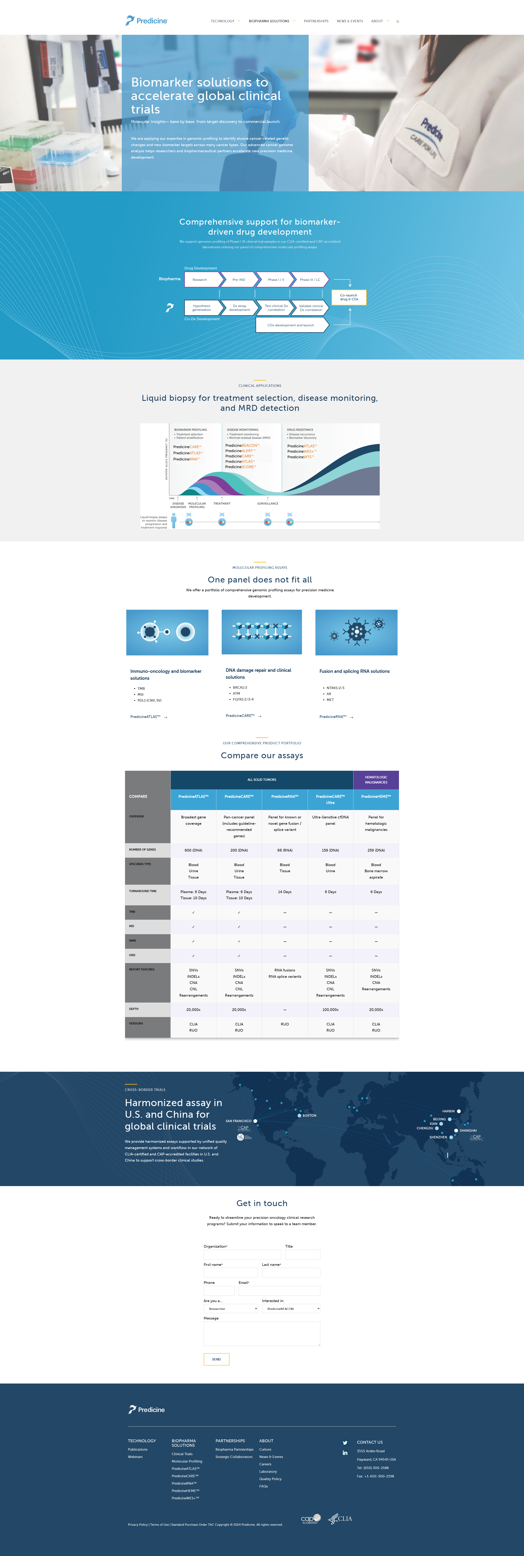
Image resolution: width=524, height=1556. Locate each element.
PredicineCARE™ (240, 716)
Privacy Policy (138, 1524)
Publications (138, 1449)
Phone (209, 1283)
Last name (271, 1265)
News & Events (350, 21)
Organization (215, 1246)
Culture (265, 1449)
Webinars (135, 1457)
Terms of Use (159, 1524)
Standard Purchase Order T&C (193, 1524)
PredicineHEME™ (185, 1491)
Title (289, 1246)
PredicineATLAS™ (145, 717)
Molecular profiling (187, 1461)
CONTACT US (370, 1442)
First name (213, 1265)
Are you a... (213, 1301)
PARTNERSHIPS (316, 21)
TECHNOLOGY (222, 21)
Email (244, 1283)
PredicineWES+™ (185, 1498)
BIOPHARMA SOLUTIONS (269, 21)
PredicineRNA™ (333, 717)
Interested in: (273, 1301)
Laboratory (268, 1472)
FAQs (263, 1486)
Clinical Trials (182, 1454)
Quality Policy (270, 1479)
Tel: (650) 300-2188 (373, 1468)
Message (211, 1318)
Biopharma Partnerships (235, 1449)
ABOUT (377, 21)
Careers (265, 1464)
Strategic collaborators (234, 1457)
